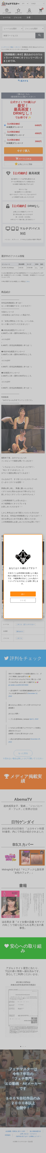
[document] (23, 576)
